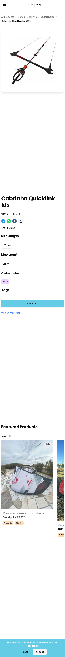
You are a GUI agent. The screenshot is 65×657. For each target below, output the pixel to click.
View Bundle (32, 303)
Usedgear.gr (34, 4)
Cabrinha (32, 16)
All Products (7, 16)
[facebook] (14, 221)
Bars (20, 16)
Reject (24, 651)
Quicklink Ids (47, 16)
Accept (40, 651)
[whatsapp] (9, 221)
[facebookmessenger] (3, 221)
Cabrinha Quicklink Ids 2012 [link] (16, 21)
